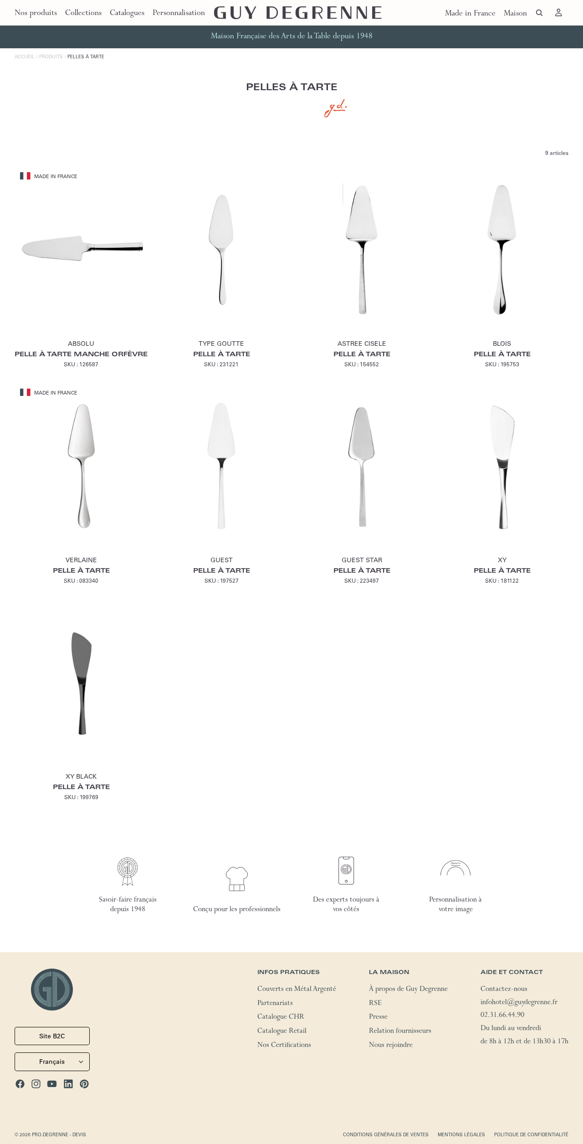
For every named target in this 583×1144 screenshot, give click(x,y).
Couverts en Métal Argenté (296, 990)
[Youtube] (51, 1083)
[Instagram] (36, 1083)
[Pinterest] (84, 1083)
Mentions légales (461, 1134)
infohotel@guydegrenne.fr (519, 1003)
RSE (375, 1004)
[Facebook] (20, 1083)
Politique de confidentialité (531, 1134)
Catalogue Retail (282, 1032)
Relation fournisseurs (400, 1032)
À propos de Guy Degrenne (408, 990)
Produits (51, 56)
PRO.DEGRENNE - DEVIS (59, 1134)
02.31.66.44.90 (502, 1016)
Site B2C (52, 1036)
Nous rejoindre (391, 1046)
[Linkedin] (68, 1083)
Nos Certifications (284, 1046)
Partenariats (275, 1004)
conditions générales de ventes (386, 1134)
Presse (378, 1018)
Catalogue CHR (280, 1018)
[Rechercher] (539, 13)
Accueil (25, 56)
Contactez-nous (504, 990)
